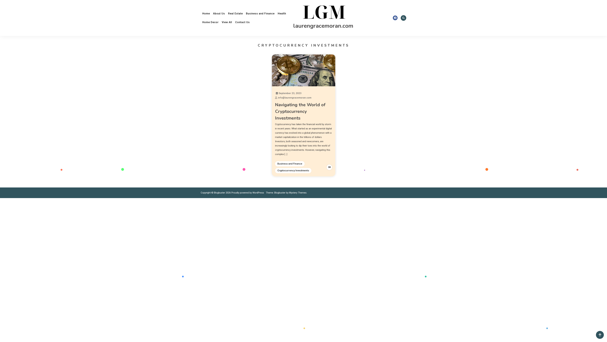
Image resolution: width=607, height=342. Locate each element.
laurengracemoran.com (323, 26)
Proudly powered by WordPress (248, 192)
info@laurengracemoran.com (294, 97)
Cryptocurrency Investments (293, 170)
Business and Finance (260, 13)
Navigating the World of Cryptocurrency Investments (300, 111)
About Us (219, 13)
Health (282, 13)
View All (227, 22)
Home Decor (210, 22)
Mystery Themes (298, 192)
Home (206, 13)
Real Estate (235, 13)
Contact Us (242, 22)
